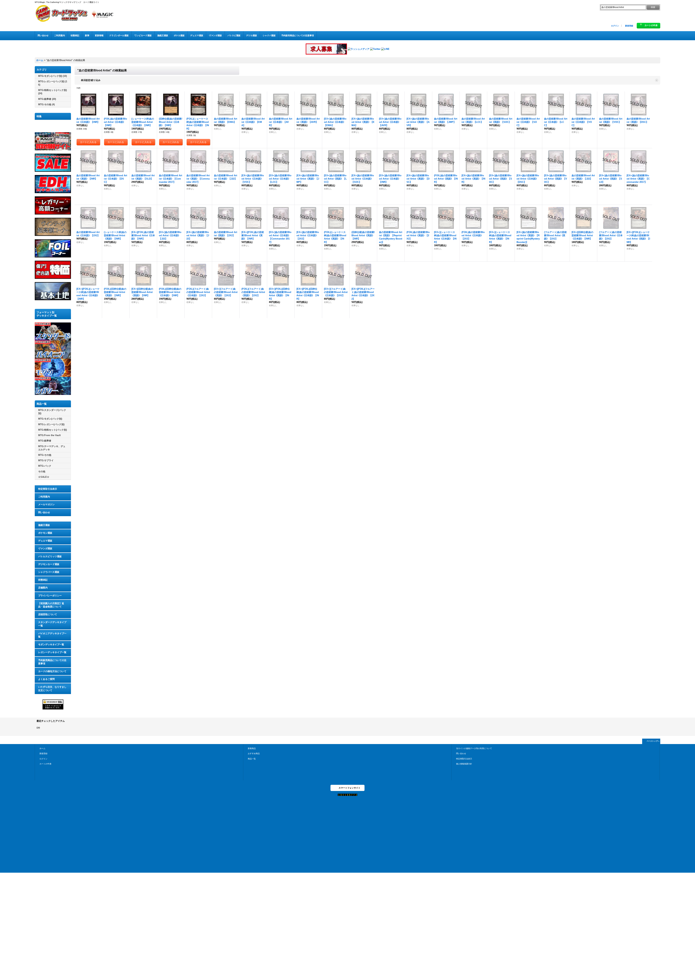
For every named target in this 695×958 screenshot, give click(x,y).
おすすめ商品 (254, 753)
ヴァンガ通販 (45, 548)
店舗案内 (43, 587)
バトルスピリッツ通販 (50, 556)
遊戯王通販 (44, 525)
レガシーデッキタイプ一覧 (52, 652)
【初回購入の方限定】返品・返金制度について (51, 605)
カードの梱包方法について (52, 671)
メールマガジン (46, 504)
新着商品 (252, 748)
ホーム (42, 748)
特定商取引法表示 (47, 489)
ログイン (615, 26)
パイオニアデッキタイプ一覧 (52, 635)
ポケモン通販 (45, 533)
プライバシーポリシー (50, 595)
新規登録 (629, 26)
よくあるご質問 (46, 679)
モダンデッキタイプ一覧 (51, 644)
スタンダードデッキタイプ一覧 (52, 624)
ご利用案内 (44, 496)
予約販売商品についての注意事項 (52, 662)
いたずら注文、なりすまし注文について (52, 689)
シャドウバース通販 (48, 572)
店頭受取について (47, 614)
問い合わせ (44, 512)
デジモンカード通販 (48, 564)
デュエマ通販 (45, 540)
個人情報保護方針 (464, 764)
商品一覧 (252, 759)
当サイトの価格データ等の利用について (474, 748)
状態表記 (43, 579)
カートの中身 (45, 764)
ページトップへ (653, 741)
